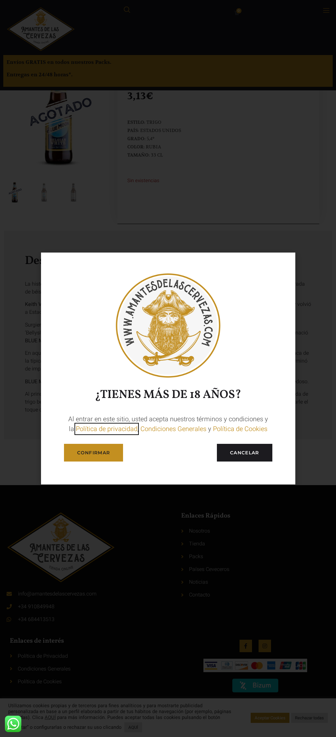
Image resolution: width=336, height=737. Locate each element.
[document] (168, 368)
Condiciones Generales (173, 429)
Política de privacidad (106, 429)
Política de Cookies (240, 429)
